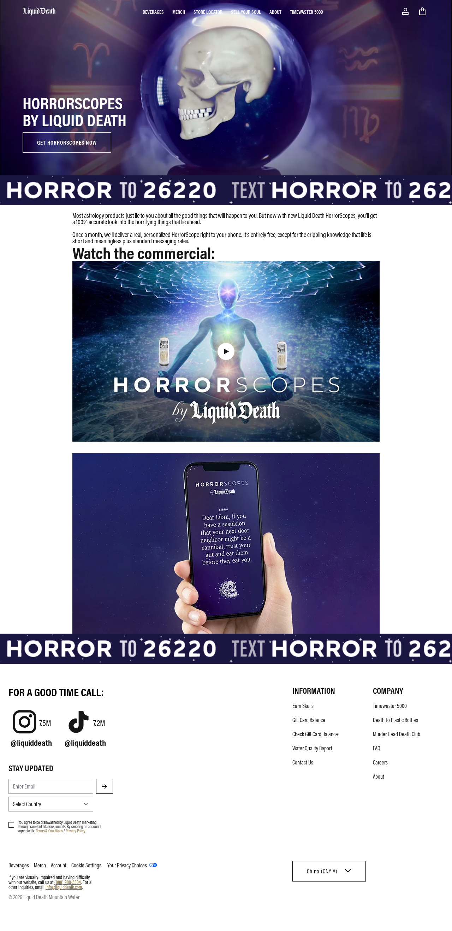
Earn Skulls (303, 706)
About (275, 11)
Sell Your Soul (246, 11)
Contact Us (302, 762)
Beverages (153, 11)
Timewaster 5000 (306, 11)
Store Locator (208, 11)
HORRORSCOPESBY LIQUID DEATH (74, 111)
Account (58, 865)
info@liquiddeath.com (64, 886)
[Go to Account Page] (405, 11)
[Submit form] (104, 786)
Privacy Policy (75, 830)
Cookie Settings (86, 865)
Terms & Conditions (49, 830)
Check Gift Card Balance (315, 734)
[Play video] (226, 351)
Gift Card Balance (308, 720)
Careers (380, 762)
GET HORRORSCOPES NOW (67, 142)
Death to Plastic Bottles (395, 720)
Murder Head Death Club (396, 734)
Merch (178, 11)
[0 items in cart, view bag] (422, 11)
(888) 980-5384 (67, 881)
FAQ (376, 748)
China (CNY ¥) (322, 871)
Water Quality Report (312, 748)
